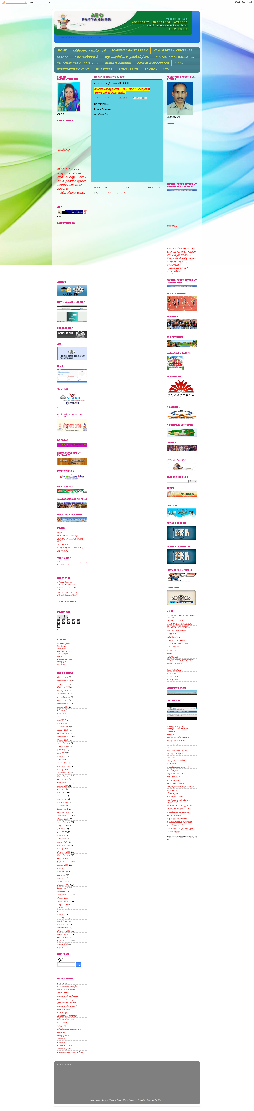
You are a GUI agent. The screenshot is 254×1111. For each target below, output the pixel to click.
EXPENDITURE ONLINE (73, 69)
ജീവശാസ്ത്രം (62, 1012)
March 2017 (62, 802)
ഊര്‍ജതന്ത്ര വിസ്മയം (66, 999)
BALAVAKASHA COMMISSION (180, 624)
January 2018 (62, 769)
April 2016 (61, 839)
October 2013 (62, 937)
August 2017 (62, 786)
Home (127, 187)
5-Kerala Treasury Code (67, 592)
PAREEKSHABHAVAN (176, 630)
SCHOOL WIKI (173, 650)
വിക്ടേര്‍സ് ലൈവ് (174, 777)
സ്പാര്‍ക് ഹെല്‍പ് (174, 754)
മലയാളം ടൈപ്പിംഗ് (175, 726)
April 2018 (61, 759)
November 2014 (63, 895)
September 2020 (63, 680)
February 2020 (63, 687)
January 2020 (62, 690)
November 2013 (63, 934)
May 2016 (61, 835)
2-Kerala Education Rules (68, 584)
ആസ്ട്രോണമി (63, 993)
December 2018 (63, 733)
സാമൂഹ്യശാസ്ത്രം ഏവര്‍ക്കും (70, 1052)
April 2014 (61, 918)
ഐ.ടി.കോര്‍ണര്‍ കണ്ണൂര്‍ (178, 767)
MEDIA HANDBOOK (117, 63)
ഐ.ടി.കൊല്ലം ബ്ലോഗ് (178, 812)
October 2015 (62, 858)
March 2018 (62, 763)
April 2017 (61, 799)
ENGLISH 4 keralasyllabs (177, 750)
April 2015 (61, 878)
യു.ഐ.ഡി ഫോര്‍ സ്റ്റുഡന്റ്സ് (180, 805)
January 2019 (62, 730)
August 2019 (62, 707)
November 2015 (63, 855)
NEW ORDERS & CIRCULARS (172, 50)
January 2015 (62, 888)
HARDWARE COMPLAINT (178, 643)
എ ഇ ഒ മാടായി (173, 832)
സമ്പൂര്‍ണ (171, 757)
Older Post (154, 187)
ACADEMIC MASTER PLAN (129, 50)
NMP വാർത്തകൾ (86, 56)
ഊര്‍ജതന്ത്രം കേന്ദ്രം (66, 1002)
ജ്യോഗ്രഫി (62, 1022)
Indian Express (63, 643)
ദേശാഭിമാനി (62, 654)
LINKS (178, 63)
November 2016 (63, 816)
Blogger (161, 1100)
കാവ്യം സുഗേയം (175, 796)
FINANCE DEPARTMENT (177, 640)
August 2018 (62, 746)
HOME (62, 50)
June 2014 (61, 911)
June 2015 (61, 871)
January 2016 (62, 848)
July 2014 (61, 908)
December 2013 (63, 931)
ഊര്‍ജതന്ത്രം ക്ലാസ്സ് (66, 1006)
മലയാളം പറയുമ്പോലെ (177, 729)
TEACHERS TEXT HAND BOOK (77, 63)
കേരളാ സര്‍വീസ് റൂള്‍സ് (177, 737)
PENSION (151, 69)
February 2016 (63, 845)
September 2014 (63, 901)
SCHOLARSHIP (128, 69)
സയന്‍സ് (61, 1039)
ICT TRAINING (173, 647)
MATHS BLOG (173, 680)
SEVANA (62, 56)
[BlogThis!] (137, 98)
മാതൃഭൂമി (61, 661)
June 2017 (61, 792)
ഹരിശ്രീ (170, 734)
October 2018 (62, 740)
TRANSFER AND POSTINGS (178, 627)
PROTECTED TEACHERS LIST (176, 56)
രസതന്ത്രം (172, 790)
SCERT (169, 667)
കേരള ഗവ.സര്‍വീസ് (176, 740)
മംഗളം (60, 656)
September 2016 (63, 822)
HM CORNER (62, 551)
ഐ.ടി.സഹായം (174, 815)
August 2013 (62, 944)
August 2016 (62, 825)
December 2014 (63, 891)
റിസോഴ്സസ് (171, 764)
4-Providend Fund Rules (67, 590)
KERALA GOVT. (174, 637)
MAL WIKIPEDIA (174, 670)
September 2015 (63, 862)
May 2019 (61, 717)
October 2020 (62, 677)
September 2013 (63, 941)
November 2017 (63, 776)
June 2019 (61, 713)
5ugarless (142, 1100)
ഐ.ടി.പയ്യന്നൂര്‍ (175, 825)
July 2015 (61, 868)
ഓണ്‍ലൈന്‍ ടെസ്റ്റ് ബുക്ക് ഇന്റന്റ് (181, 828)
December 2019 (63, 694)
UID (166, 69)
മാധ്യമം (61, 664)
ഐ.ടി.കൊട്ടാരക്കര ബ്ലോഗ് (179, 822)
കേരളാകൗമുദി (63, 651)
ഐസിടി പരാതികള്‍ (176, 773)
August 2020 (62, 684)
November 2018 (63, 736)
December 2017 (63, 773)
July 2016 (61, 829)
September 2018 (63, 743)
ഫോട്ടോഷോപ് (173, 780)
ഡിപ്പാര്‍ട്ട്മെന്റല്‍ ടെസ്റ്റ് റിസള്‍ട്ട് (180, 787)
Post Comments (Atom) (115, 193)
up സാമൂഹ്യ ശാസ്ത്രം (67, 986)
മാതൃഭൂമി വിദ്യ (64, 1035)
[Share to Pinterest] (145, 98)
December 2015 (63, 852)
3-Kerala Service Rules (66, 587)
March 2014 (62, 921)
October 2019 (62, 700)
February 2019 (63, 727)
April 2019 (61, 720)
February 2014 (63, 924)
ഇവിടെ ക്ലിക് (116, 92)
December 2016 (63, 812)
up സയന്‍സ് (62, 983)
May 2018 (61, 756)
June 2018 (61, 753)
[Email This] (134, 98)
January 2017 (62, 809)
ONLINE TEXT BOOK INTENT (180, 660)
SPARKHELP (103, 69)
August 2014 (62, 904)
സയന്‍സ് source (64, 1042)
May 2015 (61, 875)
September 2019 (63, 703)
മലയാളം (61, 1032)
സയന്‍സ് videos (64, 1045)
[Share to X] (139, 98)
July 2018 (61, 750)
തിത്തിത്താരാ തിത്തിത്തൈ (69, 1029)
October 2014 (62, 898)
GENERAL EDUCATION (177, 620)
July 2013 (61, 947)
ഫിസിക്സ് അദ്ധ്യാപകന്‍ (178, 809)
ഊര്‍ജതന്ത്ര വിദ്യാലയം (68, 996)
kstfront (170, 747)
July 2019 (61, 710)
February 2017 (63, 806)
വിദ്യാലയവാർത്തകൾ (152, 63)
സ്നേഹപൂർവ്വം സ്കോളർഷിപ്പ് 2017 (127, 56)
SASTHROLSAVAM (174, 663)
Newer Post (100, 187)
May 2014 (61, 914)
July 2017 (61, 789)
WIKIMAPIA (172, 676)
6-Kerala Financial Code (67, 595)
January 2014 (62, 928)
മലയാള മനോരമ (64, 659)
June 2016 (61, 832)
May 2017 (61, 796)
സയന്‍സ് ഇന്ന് (63, 1049)
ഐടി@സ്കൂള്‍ (172, 770)
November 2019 (63, 697)
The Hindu (61, 646)
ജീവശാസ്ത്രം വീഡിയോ (67, 1016)
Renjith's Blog (172, 744)
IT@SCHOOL (172, 634)
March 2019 (62, 723)
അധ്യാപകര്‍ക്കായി (65, 989)
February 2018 (63, 766)
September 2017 (63, 783)
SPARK (170, 653)
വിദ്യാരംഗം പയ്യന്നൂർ (89, 50)
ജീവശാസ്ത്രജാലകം (65, 1019)
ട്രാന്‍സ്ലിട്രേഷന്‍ (175, 783)
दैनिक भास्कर (61, 648)
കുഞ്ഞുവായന (63, 1009)
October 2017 (62, 779)
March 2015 (62, 881)
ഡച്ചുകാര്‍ (61, 1026)
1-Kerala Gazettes (64, 582)
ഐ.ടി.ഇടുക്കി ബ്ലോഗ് (177, 819)
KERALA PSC (172, 657)
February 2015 (63, 885)
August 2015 (62, 865)
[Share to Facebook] (142, 98)
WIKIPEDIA (172, 673)
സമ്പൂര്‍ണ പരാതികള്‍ (176, 760)
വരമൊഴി (171, 731)
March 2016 (62, 842)
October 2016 (62, 819)
